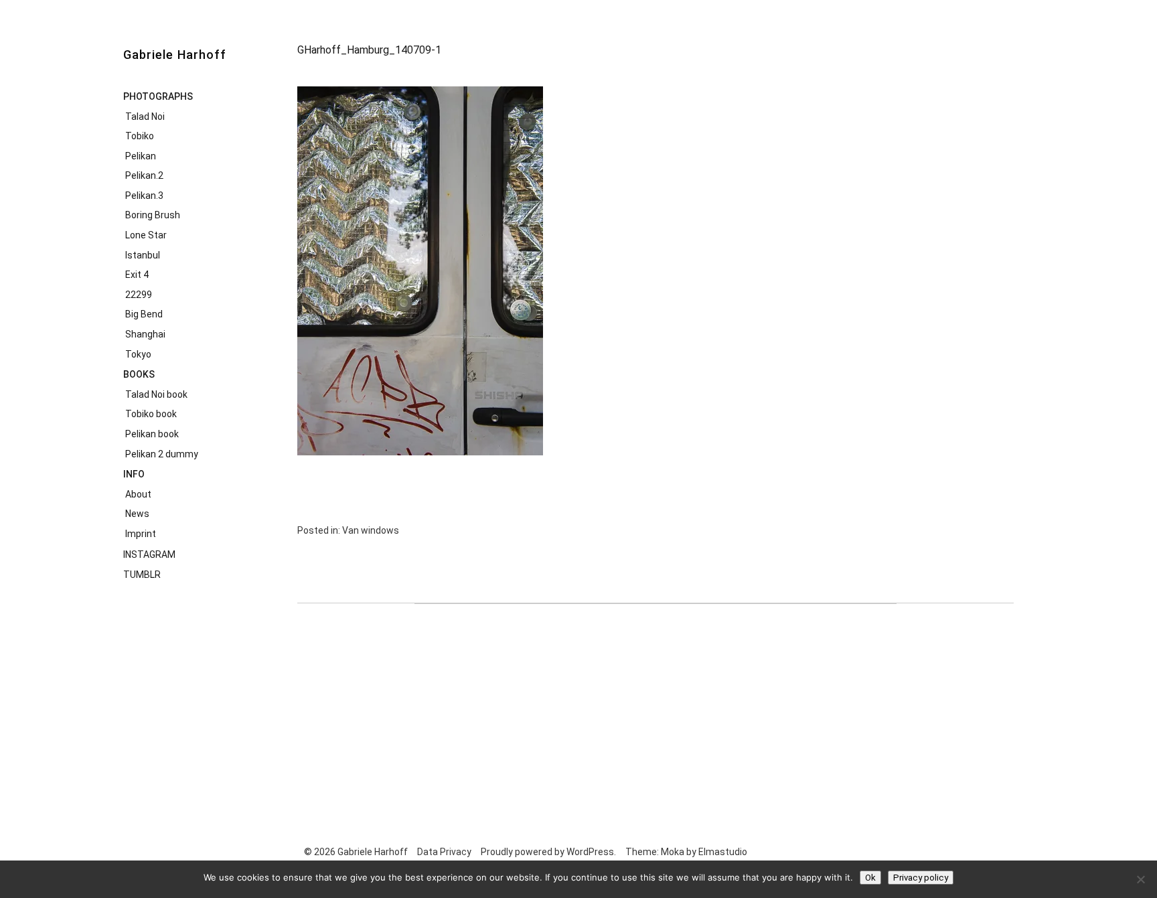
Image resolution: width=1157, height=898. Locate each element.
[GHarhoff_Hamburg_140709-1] (420, 451)
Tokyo (138, 354)
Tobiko (139, 136)
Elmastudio (722, 851)
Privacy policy (920, 878)
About (138, 494)
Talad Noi (145, 116)
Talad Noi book (156, 394)
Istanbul (142, 255)
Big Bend (144, 314)
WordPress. (591, 851)
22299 (138, 294)
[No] (1140, 879)
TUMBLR (142, 574)
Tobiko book (151, 413)
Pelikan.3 (144, 195)
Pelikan (140, 156)
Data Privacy (444, 851)
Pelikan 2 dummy (161, 454)
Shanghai (145, 334)
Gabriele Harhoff (174, 55)
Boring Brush (152, 215)
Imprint (140, 533)
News (137, 513)
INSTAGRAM (149, 554)
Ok (870, 878)
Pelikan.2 (144, 175)
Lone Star (146, 235)
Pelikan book (152, 434)
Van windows (370, 530)
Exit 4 (137, 274)
